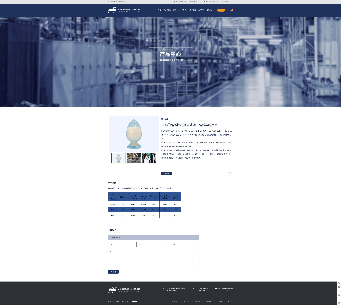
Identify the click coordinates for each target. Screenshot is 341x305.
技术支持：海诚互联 (126, 301)
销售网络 (184, 10)
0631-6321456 (193, 1)
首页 (159, 10)
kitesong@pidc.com (214, 1)
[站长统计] (134, 301)
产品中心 (176, 10)
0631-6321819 (183, 1)
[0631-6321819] (339, 283)
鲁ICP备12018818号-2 (114, 301)
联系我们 (209, 10)
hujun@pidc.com (226, 1)
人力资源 (201, 10)
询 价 (168, 173)
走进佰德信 (167, 10)
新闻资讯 (193, 10)
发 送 (114, 272)
